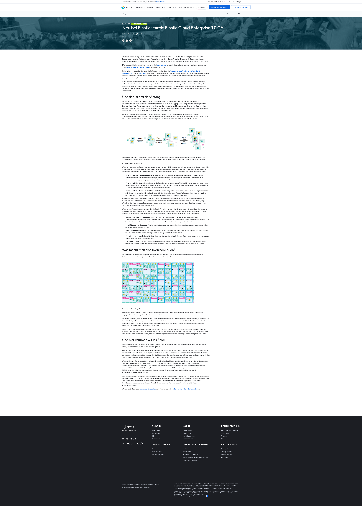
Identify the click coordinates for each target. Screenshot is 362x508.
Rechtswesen (187, 449)
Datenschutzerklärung (147, 484)
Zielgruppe (142, 73)
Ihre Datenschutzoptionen (198, 496)
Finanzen (224, 436)
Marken (124, 484)
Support (222, 1)
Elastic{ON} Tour (226, 452)
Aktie (222, 439)
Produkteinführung (139, 24)
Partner (216, 1)
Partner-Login (187, 433)
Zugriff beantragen (189, 436)
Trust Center (187, 452)
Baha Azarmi (128, 34)
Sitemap (157, 484)
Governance (225, 433)
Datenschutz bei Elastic (190, 454)
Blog (124, 14)
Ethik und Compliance (190, 460)
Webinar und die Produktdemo (137, 67)
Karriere (155, 449)
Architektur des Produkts (179, 71)
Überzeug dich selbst (148, 389)
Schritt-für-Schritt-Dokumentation (186, 389)
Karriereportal (156, 452)
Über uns (210, 1)
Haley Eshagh (137, 34)
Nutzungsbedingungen (133, 484)
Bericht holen (160, 2)
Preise (180, 7)
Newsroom (156, 439)
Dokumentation (188, 7)
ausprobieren (162, 65)
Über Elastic (156, 430)
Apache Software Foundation (182, 493)
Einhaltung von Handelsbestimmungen (195, 457)
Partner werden (188, 439)
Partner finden (187, 430)
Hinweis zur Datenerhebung (182, 496)
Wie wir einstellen (158, 454)
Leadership (156, 433)
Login (239, 2)
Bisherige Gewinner (227, 449)
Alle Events (224, 457)
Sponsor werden (226, 454)
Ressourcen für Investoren (230, 430)
